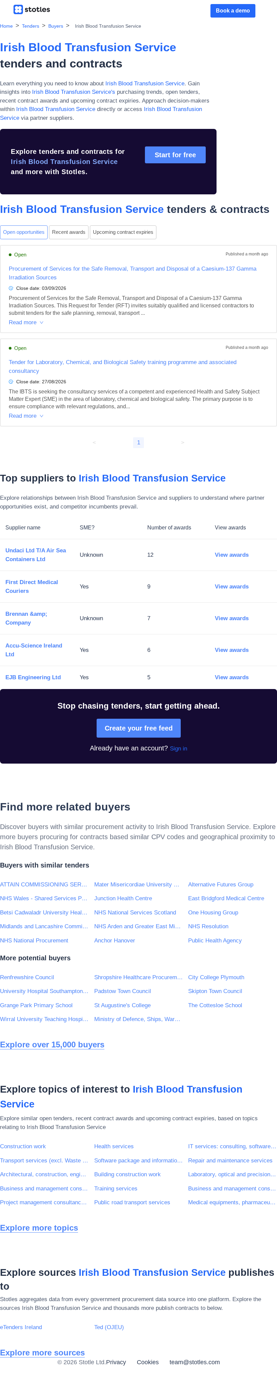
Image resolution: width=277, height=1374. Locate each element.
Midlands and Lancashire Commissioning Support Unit (44, 926)
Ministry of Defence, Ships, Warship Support (138, 1019)
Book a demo (233, 10)
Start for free (175, 155)
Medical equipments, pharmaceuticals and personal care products (232, 1202)
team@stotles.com (195, 1362)
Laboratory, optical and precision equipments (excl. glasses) (232, 1174)
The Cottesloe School (215, 1005)
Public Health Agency (215, 940)
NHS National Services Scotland (135, 912)
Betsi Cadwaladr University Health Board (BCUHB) (44, 912)
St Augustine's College (122, 1005)
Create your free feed (139, 728)
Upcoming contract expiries (123, 232)
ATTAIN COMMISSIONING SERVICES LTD (44, 884)
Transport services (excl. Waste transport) (44, 1160)
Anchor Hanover (114, 940)
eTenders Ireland (21, 1327)
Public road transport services (132, 1202)
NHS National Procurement (34, 940)
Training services (115, 1188)
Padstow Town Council (122, 991)
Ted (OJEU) (109, 1327)
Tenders (30, 26)
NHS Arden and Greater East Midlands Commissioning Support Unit (138, 926)
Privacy (116, 1362)
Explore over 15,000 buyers (52, 1044)
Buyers (55, 26)
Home (6, 26)
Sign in (178, 748)
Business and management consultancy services (232, 1188)
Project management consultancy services (44, 1202)
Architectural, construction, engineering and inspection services (44, 1174)
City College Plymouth (216, 977)
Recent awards (68, 232)
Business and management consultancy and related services (44, 1188)
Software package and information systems (138, 1160)
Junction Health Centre (123, 898)
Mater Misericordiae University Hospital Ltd (138, 884)
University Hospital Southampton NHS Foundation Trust (44, 991)
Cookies (148, 1362)
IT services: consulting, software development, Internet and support (232, 1146)
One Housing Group (213, 912)
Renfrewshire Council (27, 977)
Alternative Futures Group (220, 884)
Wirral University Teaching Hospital (44, 1019)
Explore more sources (42, 1352)
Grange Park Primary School (36, 1005)
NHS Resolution (208, 926)
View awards (232, 555)
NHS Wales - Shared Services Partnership (44, 898)
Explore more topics (39, 1227)
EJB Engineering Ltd (33, 677)
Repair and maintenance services (230, 1160)
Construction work (23, 1146)
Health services (114, 1146)
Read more (22, 322)
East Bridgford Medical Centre (226, 898)
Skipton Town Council (215, 991)
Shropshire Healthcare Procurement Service (138, 977)
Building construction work (127, 1174)
